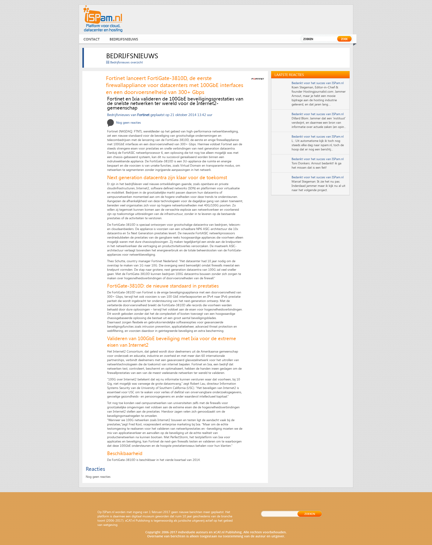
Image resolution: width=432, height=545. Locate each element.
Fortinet (143, 114)
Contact (91, 39)
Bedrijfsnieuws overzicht (126, 62)
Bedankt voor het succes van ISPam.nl (318, 83)
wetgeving (110, 525)
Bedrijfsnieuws (124, 39)
